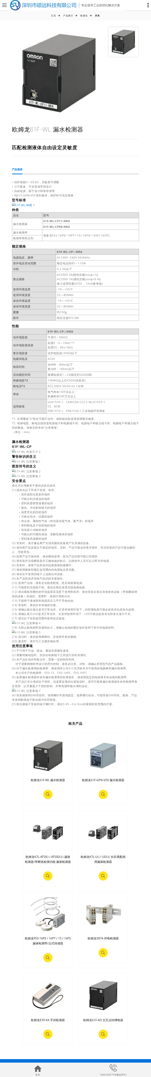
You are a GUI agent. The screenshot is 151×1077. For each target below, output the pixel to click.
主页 (53, 15)
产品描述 (17, 169)
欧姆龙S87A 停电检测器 (103, 938)
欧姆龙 (84, 15)
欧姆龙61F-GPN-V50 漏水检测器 (103, 780)
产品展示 (68, 15)
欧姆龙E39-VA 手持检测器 (48, 1020)
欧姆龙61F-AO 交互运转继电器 (103, 1020)
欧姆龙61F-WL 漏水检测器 (48, 780)
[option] (59, 73)
